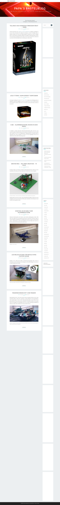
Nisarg (38, 503)
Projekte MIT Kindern (47, 107)
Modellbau (45, 102)
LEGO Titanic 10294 (23, 100)
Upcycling (45, 114)
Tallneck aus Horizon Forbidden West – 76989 (24, 26)
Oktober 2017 (46, 256)
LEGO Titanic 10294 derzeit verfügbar (24, 95)
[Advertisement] (24, 84)
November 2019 (46, 227)
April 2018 (45, 245)
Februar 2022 (46, 207)
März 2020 (45, 225)
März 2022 (45, 205)
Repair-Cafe (46, 109)
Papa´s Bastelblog (11, 1)
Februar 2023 (46, 203)
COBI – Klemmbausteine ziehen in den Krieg (24, 125)
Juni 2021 (45, 214)
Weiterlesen (24, 156)
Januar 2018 (46, 250)
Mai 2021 (45, 216)
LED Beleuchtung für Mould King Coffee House (24, 255)
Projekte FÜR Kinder (47, 105)
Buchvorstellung (46, 94)
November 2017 (46, 254)
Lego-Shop (32, 101)
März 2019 (45, 232)
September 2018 (46, 236)
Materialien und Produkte (47, 100)
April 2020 (45, 223)
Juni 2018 (45, 241)
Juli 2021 (45, 212)
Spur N (45, 111)
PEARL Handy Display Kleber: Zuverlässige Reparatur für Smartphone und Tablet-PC (47, 153)
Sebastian (27, 97)
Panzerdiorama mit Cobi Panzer (24, 293)
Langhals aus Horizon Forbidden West (24, 31)
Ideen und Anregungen (47, 96)
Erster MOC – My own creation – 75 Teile (24, 164)
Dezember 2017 (46, 252)
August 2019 (46, 230)
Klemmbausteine (46, 98)
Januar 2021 (46, 221)
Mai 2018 (45, 243)
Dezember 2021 (46, 210)
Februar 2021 (46, 219)
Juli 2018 (45, 239)
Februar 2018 (46, 248)
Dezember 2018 (46, 234)
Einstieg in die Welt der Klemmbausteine (24, 211)
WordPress (32, 503)
